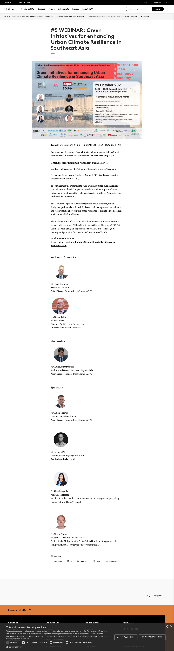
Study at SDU (27, 9)
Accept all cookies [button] (126, 637)
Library (75, 9)
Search (158, 9)
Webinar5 (145, 16)
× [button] (171, 626)
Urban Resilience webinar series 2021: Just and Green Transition (112, 16)
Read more (25, 639)
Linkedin (84, 561)
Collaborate (63, 9)
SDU (6, 16)
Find (168, 2)
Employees (157, 2)
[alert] (87, 637)
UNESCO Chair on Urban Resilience (70, 16)
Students (144, 2)
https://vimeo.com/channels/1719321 (91, 163)
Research (41, 9)
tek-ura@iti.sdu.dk (107, 169)
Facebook (58, 561)
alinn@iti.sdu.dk (89, 169)
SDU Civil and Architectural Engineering (37, 16)
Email (98, 561)
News (52, 9)
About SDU (87, 9)
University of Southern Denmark (17, 2)
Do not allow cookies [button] (152, 637)
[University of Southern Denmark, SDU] (9, 9)
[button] (7, 642)
